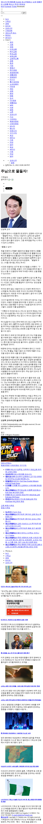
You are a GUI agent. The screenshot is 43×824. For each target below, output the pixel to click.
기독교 (8, 21)
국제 (11, 47)
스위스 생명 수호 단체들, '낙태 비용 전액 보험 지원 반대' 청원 (20, 686)
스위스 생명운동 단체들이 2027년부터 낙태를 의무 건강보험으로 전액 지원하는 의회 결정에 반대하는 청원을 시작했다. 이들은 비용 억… (20, 707)
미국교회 (13, 49)
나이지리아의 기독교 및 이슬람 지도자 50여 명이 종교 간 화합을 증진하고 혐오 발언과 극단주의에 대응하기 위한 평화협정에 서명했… (21, 808)
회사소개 (4, 817)
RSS (2, 6)
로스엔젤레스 (27, 2)
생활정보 (13, 103)
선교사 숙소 (13, 512)
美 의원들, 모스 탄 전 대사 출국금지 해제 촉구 (15, 653)
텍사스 (11, 4)
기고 (11, 117)
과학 (11, 91)
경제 (7, 24)
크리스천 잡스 (10, 33)
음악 (11, 93)
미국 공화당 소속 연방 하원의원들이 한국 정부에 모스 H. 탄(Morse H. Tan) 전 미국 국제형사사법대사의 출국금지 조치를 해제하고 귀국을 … (21, 660)
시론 (11, 112)
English (18, 2)
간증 (11, 140)
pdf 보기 (8, 38)
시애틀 (5, 4)
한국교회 (13, 54)
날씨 (11, 105)
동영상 (8, 35)
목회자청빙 (14, 121)
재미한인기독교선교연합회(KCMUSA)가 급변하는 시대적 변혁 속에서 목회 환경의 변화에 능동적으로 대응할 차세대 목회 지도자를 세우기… (21, 626)
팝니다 (12, 128)
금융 (11, 61)
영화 (11, 96)
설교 (11, 135)
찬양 (11, 142)
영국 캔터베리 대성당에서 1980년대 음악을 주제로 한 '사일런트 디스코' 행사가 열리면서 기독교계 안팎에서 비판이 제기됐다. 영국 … (21, 740)
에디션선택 (5, 2)
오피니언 (8, 28)
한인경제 (13, 70)
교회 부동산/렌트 (7, 506)
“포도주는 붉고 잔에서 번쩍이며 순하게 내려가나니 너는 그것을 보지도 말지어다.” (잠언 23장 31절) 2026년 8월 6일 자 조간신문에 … (21, 593)
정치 (11, 42)
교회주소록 (14, 59)
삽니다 (12, 126)
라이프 (8, 26)
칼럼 (11, 110)
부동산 (12, 68)
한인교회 (13, 52)
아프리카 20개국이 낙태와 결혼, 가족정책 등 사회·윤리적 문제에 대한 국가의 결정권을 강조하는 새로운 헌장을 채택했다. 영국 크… (21, 773)
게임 (11, 89)
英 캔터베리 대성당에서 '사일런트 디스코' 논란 (16, 733)
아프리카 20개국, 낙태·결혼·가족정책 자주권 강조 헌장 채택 (20, 766)
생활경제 (13, 75)
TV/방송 (13, 100)
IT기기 (12, 79)
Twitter (14, 6)
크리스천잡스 (6, 463)
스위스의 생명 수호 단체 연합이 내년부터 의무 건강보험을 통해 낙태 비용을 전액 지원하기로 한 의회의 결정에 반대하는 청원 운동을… (21, 693)
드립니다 (13, 131)
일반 (11, 145)
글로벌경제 (14, 72)
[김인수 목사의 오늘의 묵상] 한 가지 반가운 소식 (16, 586)
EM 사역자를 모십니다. (18, 474)
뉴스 (7, 19)
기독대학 (8, 31)
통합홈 (12, 2)
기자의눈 (13, 119)
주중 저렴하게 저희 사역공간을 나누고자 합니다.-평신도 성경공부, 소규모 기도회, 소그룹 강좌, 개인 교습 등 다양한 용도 (23, 540)
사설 (11, 107)
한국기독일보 (20, 4)
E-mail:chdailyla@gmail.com (22, 815)
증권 (11, 63)
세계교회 (13, 56)
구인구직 (13, 133)
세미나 (12, 138)
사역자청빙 (14, 124)
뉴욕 (34, 2)
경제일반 (13, 77)
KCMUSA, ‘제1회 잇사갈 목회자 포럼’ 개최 (14, 620)
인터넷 (12, 86)
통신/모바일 (14, 82)
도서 (11, 98)
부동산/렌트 (5, 508)
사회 (11, 45)
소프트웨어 (14, 84)
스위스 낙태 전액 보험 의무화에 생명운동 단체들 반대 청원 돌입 (21, 700)
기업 (11, 66)
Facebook (8, 6)
